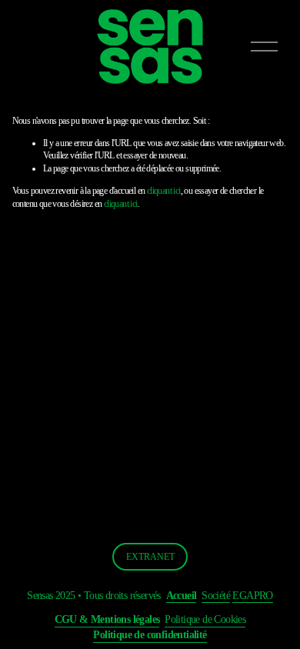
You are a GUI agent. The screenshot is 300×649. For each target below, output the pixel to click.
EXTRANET (150, 556)
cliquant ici (164, 190)
